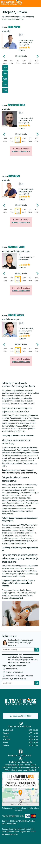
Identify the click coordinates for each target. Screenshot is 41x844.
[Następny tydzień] (36, 56)
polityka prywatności (10, 834)
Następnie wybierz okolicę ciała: (14, 679)
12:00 (5, 73)
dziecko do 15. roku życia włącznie (19, 676)
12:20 (5, 79)
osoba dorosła (11, 669)
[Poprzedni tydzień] (5, 56)
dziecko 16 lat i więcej (14, 672)
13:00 (5, 90)
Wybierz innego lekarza (21, 151)
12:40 (5, 85)
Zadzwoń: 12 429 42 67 (22, 716)
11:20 (5, 68)
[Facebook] (20, 751)
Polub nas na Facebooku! (19, 755)
